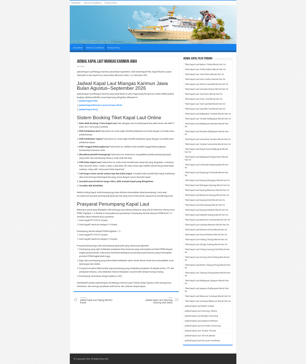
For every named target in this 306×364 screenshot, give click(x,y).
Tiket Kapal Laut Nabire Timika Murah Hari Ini (205, 64)
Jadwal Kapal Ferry (88, 109)
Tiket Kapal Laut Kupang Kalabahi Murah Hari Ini (206, 210)
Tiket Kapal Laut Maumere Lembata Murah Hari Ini (207, 220)
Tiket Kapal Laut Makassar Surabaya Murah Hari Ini (208, 296)
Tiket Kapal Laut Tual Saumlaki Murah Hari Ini (205, 104)
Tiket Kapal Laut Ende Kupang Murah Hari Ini (205, 205)
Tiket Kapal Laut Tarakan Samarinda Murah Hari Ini (208, 144)
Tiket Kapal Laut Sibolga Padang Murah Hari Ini (206, 244)
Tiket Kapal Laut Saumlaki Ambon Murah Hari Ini (206, 89)
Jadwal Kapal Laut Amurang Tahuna (201, 311)
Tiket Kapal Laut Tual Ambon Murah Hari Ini (204, 74)
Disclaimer (76, 3)
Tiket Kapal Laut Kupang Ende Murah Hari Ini (205, 200)
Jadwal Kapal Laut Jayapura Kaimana (201, 321)
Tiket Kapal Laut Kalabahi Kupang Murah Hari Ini (206, 215)
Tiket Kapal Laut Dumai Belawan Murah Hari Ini (206, 234)
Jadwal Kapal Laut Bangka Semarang (201, 316)
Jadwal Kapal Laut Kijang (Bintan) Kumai (96, 300)
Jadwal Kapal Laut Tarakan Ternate (200, 330)
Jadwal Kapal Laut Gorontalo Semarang (203, 326)
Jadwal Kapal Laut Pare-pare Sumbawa (202, 340)
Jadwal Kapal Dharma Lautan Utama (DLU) (100, 105)
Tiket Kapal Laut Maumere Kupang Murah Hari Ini (207, 195)
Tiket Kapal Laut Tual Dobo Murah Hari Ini (203, 94)
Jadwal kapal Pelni (88, 101)
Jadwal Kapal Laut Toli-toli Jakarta (200, 335)
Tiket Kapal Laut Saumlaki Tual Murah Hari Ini (205, 109)
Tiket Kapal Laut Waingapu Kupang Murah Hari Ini (207, 185)
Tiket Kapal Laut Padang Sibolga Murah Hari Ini (206, 239)
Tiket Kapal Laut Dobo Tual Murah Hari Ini (203, 99)
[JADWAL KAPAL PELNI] (153, 24)
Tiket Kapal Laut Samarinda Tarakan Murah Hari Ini (208, 139)
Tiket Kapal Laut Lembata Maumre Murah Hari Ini (207, 224)
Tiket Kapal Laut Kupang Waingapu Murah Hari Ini (207, 180)
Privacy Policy (111, 3)
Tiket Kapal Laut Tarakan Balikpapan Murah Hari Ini (208, 118)
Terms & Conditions (93, 3)
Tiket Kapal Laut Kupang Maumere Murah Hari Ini (207, 190)
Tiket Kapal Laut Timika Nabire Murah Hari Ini (205, 69)
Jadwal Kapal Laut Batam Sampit (199, 306)
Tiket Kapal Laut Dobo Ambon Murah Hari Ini (205, 79)
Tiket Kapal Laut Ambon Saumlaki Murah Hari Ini (206, 84)
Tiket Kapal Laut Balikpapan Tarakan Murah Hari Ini (208, 114)
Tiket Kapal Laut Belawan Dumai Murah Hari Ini (206, 229)
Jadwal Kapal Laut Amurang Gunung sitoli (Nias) (159, 300)
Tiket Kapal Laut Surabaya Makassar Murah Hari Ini (208, 301)
